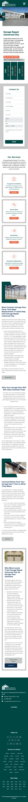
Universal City (21, 769)
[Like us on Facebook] (11, 737)
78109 (16, 781)
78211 (20, 786)
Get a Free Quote (13, 660)
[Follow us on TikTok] (9, 740)
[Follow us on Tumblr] (15, 740)
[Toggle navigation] (24, 3)
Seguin (10, 769)
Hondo (22, 759)
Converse (17, 756)
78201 (4, 784)
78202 (8, 784)
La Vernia (16, 761)
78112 (20, 781)
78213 (8, 789)
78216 (20, 789)
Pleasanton (21, 767)
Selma (15, 769)
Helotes (17, 759)
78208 (8, 786)
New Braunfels (8, 767)
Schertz (5, 769)
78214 (12, 789)
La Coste (10, 761)
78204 (16, 784)
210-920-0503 (12, 57)
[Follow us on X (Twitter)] (17, 737)
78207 (4, 786)
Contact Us (11, 665)
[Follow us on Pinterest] (12, 740)
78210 (16, 786)
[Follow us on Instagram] (14, 737)
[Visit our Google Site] (20, 744)
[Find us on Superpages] (14, 744)
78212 (24, 786)
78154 (24, 781)
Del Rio (22, 756)
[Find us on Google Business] (8, 737)
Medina (21, 764)
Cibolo (11, 756)
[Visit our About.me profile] (17, 744)
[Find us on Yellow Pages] (11, 744)
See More (14, 192)
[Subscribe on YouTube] (20, 737)
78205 (20, 784)
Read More (8, 377)
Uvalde (11, 772)
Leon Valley (22, 761)
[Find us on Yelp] (8, 744)
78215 (16, 789)
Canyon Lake (19, 753)
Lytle (11, 764)
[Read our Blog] (18, 740)
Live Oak (6, 764)
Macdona (16, 764)
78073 (12, 781)
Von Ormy (17, 772)
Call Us (7, 539)
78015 (4, 781)
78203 (12, 784)
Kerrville (4, 761)
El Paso (5, 759)
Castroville (6, 756)
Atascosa (13, 753)
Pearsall (14, 767)
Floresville (11, 759)
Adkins (7, 753)
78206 (24, 784)
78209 (12, 786)
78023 (8, 781)
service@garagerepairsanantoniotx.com (12, 701)
